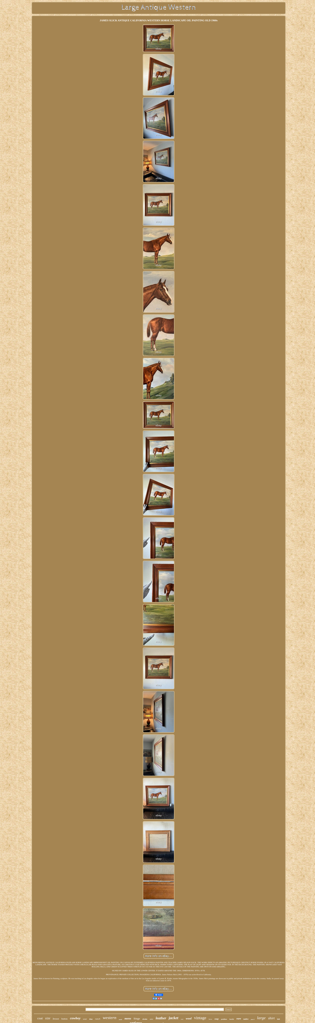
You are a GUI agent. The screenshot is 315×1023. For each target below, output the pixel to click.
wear (85, 1019)
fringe (137, 1018)
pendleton (224, 1019)
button (64, 1018)
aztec (151, 1019)
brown (56, 1018)
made (120, 1019)
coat (40, 1018)
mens (128, 1018)
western (109, 1017)
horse (210, 1019)
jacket (173, 1018)
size (47, 1018)
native (245, 1019)
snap (216, 1019)
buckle (231, 1019)
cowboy (75, 1018)
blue (91, 1019)
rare (238, 1018)
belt (278, 1019)
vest (182, 1019)
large (261, 1018)
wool (189, 1018)
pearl (253, 1019)
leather (161, 1018)
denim (144, 1019)
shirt (271, 1018)
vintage (200, 1017)
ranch (97, 1019)
